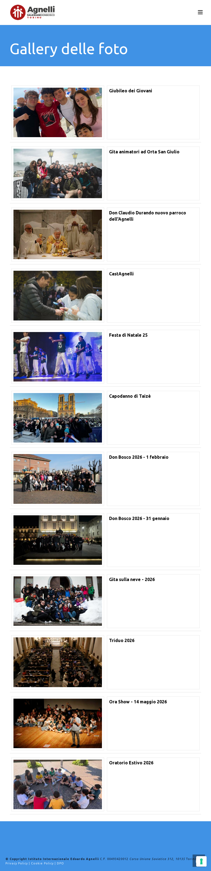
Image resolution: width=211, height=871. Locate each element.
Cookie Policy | (44, 863)
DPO (60, 863)
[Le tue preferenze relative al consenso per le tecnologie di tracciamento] (201, 861)
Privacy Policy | (18, 863)
